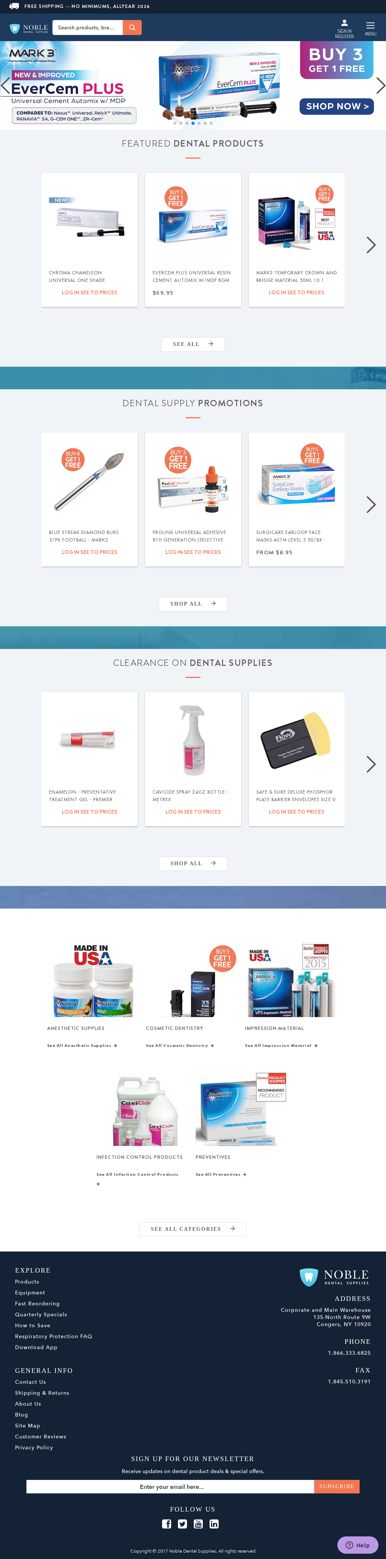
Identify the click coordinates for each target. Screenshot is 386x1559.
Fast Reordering (37, 1303)
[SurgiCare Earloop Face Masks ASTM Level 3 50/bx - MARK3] (296, 480)
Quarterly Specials (41, 1314)
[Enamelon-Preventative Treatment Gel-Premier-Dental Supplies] (89, 740)
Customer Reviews (40, 1436)
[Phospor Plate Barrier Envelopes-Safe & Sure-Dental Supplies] (296, 740)
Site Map (27, 1425)
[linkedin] (214, 1524)
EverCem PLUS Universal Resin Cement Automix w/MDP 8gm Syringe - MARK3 (192, 280)
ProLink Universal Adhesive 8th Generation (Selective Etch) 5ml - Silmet (189, 540)
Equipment (30, 1292)
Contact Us (30, 1382)
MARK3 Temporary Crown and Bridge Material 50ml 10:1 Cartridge (296, 280)
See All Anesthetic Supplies (80, 1046)
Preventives (213, 1157)
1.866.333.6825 (349, 1353)
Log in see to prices (89, 292)
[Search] (132, 27)
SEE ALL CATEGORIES (190, 1229)
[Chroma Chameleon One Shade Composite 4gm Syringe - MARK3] (89, 221)
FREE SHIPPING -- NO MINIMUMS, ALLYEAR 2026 (87, 6)
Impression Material (274, 1028)
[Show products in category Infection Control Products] (143, 1117)
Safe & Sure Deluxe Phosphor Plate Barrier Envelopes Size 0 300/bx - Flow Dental (295, 799)
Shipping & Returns (42, 1393)
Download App (36, 1347)
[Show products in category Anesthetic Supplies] (94, 989)
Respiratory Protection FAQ (53, 1336)
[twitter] (182, 1524)
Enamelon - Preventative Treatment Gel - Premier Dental (82, 799)
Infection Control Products (139, 1157)
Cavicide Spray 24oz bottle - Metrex (190, 796)
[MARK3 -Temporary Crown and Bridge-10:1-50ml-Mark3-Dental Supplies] (296, 221)
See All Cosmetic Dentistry (178, 1046)
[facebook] (166, 1524)
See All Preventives (220, 1175)
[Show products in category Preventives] (243, 1117)
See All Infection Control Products (138, 1175)
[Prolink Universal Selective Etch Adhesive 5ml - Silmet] (193, 480)
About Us (28, 1404)
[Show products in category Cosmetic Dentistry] (193, 989)
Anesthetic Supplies (76, 1028)
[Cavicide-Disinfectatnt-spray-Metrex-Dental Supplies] (193, 740)
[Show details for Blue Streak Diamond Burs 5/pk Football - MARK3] (89, 480)
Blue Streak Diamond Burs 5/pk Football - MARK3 (84, 536)
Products (27, 1281)
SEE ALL (190, 344)
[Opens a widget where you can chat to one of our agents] (357, 1545)
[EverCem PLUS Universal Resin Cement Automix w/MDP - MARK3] (193, 221)
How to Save (33, 1325)
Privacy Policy (34, 1447)
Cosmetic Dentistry (174, 1028)
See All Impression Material (279, 1046)
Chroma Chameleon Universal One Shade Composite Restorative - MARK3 (81, 284)
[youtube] (198, 1524)
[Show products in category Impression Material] (292, 989)
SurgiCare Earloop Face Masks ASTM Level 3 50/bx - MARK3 (291, 540)
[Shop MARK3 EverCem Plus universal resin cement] (193, 85)
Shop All (190, 604)
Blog (21, 1414)
